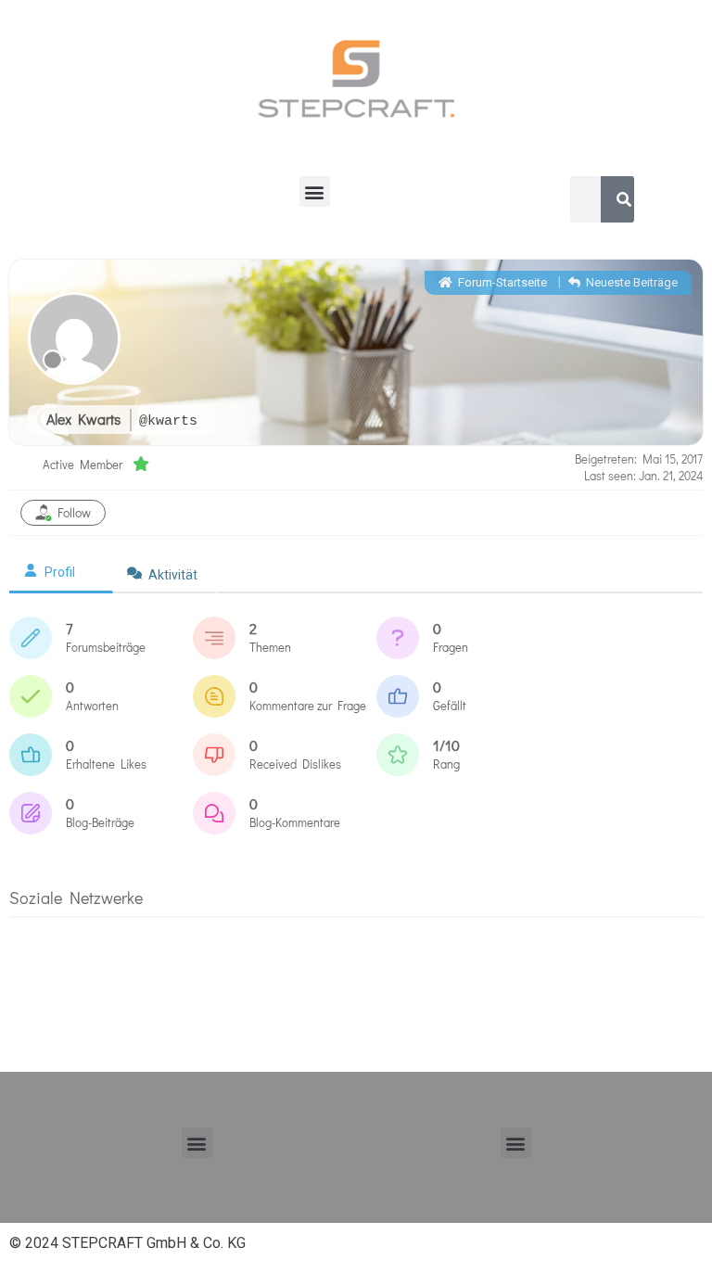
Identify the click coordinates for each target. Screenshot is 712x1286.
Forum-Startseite (501, 282)
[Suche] (624, 199)
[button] (314, 191)
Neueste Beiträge (630, 282)
